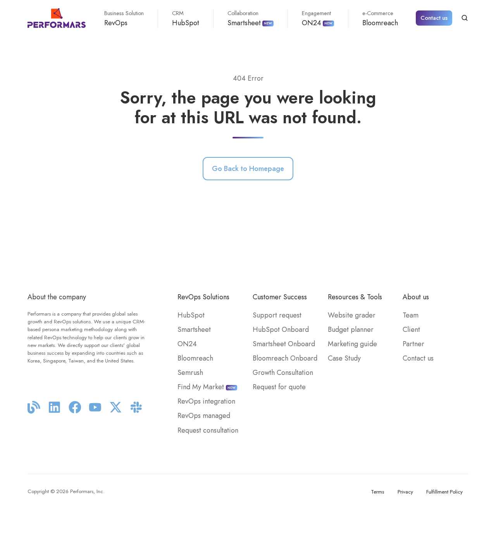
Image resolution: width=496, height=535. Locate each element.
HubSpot (185, 18)
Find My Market (206, 387)
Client (411, 329)
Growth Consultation (283, 373)
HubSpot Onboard (281, 329)
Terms (377, 491)
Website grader (351, 315)
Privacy (405, 491)
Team (410, 315)
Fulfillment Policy (444, 491)
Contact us (434, 18)
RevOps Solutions (203, 297)
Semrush (190, 373)
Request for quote (279, 387)
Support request (277, 315)
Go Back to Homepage (248, 169)
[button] (464, 18)
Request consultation (207, 430)
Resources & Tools (355, 297)
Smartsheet (249, 18)
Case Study (344, 358)
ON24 (317, 18)
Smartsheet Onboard (284, 344)
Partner (413, 344)
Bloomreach (380, 18)
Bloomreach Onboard (285, 358)
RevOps (124, 18)
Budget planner (351, 329)
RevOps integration (206, 401)
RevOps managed (203, 416)
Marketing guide (352, 344)
